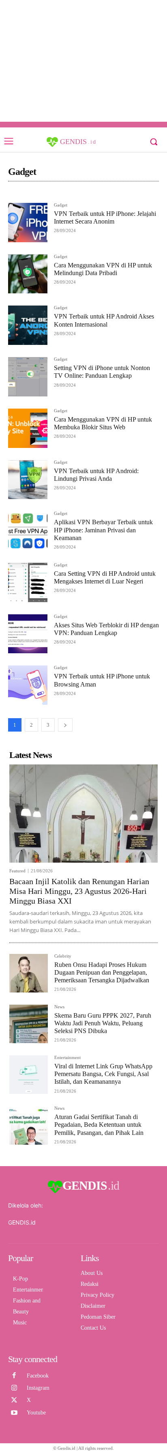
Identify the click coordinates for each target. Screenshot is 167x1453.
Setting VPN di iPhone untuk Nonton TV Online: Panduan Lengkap (102, 371)
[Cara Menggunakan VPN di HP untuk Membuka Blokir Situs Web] (27, 428)
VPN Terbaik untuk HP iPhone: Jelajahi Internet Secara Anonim (105, 217)
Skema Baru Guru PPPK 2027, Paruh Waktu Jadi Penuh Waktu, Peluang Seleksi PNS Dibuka (102, 1023)
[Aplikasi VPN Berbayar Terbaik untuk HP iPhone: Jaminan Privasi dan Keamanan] (27, 531)
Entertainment (67, 1057)
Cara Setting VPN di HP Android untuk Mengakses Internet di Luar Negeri (105, 577)
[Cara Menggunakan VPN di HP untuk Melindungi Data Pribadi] (27, 274)
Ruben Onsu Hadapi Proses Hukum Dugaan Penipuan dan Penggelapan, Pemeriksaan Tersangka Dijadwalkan (101, 972)
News (59, 1007)
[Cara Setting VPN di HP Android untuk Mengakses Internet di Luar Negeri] (27, 582)
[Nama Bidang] (26, 194)
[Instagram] (14, 1388)
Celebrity (62, 956)
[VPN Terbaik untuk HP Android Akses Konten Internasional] (27, 325)
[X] (14, 1400)
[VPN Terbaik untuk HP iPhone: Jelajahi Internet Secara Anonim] (27, 222)
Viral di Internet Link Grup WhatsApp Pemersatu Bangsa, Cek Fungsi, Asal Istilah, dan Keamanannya (103, 1074)
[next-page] (65, 725)
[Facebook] (14, 1375)
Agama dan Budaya (93, 194)
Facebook (38, 1376)
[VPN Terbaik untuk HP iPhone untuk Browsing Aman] (27, 685)
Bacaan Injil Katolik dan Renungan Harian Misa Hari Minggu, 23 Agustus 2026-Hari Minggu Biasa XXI (79, 891)
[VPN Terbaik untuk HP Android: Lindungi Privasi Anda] (27, 479)
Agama (57, 194)
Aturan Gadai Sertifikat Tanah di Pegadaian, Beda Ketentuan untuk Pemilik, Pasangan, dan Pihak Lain (98, 1124)
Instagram (38, 1388)
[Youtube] (14, 1413)
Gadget (60, 205)
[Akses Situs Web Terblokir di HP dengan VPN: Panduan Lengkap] (27, 634)
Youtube (36, 1413)
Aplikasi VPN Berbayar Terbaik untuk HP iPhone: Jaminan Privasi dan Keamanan (103, 530)
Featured (17, 871)
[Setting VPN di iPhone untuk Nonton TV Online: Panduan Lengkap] (27, 376)
